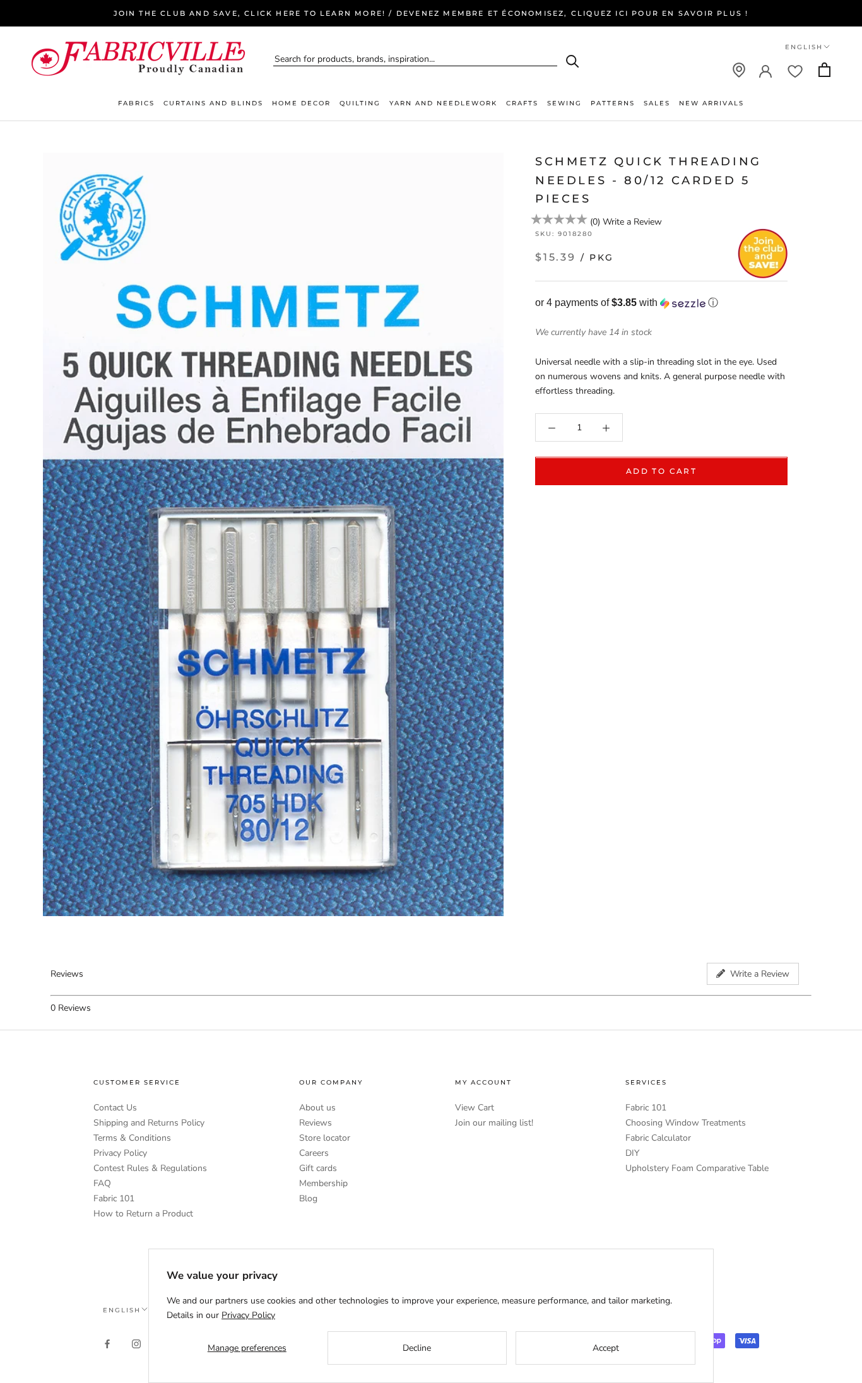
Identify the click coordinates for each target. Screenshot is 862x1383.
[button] (661, 303)
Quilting (360, 103)
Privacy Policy (120, 1153)
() (595, 222)
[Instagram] (136, 1343)
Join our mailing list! (494, 1123)
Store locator (324, 1138)
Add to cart (661, 471)
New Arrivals (711, 103)
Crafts (522, 103)
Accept (606, 1348)
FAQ (102, 1183)
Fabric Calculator (658, 1138)
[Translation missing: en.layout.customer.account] (765, 70)
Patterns (613, 103)
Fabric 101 (113, 1198)
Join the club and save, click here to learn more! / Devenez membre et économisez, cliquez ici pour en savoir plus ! (431, 13)
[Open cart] (824, 69)
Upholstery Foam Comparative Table (697, 1168)
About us (317, 1108)
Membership (323, 1183)
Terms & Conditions (132, 1138)
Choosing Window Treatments (685, 1123)
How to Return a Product (143, 1214)
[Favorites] (795, 70)
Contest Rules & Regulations (150, 1168)
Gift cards (318, 1168)
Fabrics (136, 103)
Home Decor (301, 103)
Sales (657, 103)
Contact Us (115, 1108)
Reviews (315, 1123)
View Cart (474, 1108)
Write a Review (632, 222)
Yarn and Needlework (443, 103)
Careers (314, 1153)
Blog (308, 1198)
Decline (417, 1348)
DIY (632, 1153)
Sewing (564, 103)
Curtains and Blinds (213, 103)
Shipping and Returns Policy (148, 1123)
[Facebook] (107, 1343)
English (804, 47)
